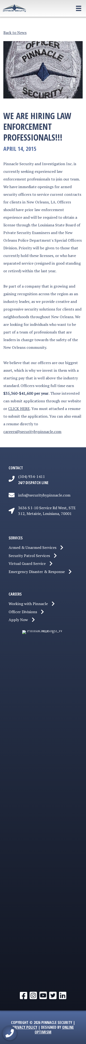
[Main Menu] (72, 8)
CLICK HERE (19, 408)
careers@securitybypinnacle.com (32, 431)
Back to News (15, 32)
